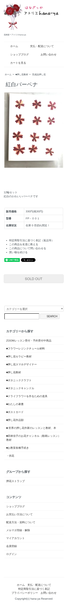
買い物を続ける (18, 252)
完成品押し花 (39, 74)
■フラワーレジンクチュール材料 (25, 348)
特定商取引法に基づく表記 (34, 588)
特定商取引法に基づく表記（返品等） (31, 240)
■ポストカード (15, 412)
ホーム (14, 46)
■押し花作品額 (15, 419)
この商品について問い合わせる (27, 248)
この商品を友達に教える (23, 244)
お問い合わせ (48, 54)
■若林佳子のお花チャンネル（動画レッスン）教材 (33, 437)
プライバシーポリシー (25, 592)
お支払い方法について (19, 514)
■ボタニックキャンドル (20, 388)
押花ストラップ (15, 481)
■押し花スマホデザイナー (21, 364)
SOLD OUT (33, 278)
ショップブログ (19, 54)
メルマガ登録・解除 (18, 530)
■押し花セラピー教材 (19, 356)
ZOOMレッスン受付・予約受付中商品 (28, 340)
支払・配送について (42, 46)
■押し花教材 (21, 74)
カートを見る (18, 62)
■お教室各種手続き (17, 447)
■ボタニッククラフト (19, 380)
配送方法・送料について (20, 522)
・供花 (10, 455)
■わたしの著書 (15, 404)
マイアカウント (15, 538)
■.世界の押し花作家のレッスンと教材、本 (31, 427)
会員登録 (11, 546)
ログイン (11, 554)
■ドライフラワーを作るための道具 (26, 396)
